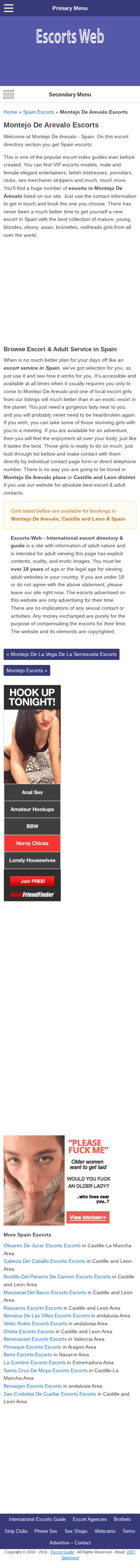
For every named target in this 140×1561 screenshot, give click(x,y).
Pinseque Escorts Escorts (32, 1347)
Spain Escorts (38, 112)
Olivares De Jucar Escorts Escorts (42, 1245)
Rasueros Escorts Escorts (33, 1308)
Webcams (105, 1531)
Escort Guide (62, 1552)
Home (10, 112)
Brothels (122, 1519)
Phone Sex (45, 1531)
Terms (128, 1531)
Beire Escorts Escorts (28, 1354)
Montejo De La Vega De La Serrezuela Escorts (61, 654)
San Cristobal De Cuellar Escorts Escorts (50, 1394)
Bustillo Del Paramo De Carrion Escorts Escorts (57, 1276)
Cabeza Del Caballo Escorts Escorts (44, 1261)
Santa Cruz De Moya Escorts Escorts (46, 1370)
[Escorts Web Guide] (70, 47)
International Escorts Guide (37, 1519)
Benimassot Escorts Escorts (35, 1339)
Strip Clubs (16, 1531)
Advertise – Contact (70, 1542)
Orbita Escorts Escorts (29, 1331)
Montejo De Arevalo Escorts (51, 125)
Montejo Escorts (26, 670)
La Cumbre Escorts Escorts (35, 1362)
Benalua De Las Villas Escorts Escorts (47, 1315)
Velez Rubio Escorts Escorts (35, 1323)
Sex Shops (76, 1531)
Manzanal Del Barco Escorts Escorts (45, 1292)
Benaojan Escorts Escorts (33, 1386)
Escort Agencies (90, 1519)
